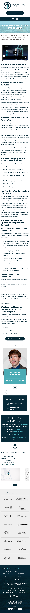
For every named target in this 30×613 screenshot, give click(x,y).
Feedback (18, 571)
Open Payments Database (15, 579)
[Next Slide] (16, 387)
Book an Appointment (15, 13)
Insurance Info (14, 408)
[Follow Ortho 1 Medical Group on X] (14, 596)
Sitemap (9, 571)
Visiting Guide (16, 403)
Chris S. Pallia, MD (22, 592)
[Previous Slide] (14, 387)
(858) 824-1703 (18, 429)
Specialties (11, 37)
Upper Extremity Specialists (15, 588)
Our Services (24, 424)
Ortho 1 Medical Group (15, 451)
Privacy (22, 568)
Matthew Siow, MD (8, 592)
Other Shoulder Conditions (15, 339)
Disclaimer (13, 568)
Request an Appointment (20, 437)
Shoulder (18, 37)
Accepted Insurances (15, 492)
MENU (13, 19)
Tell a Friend (8, 574)
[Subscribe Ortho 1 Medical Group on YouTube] (17, 596)
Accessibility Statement (13, 576)
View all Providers (14, 392)
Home (4, 568)
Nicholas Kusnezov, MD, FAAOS (15, 590)
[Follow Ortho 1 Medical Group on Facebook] (10, 596)
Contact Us (19, 574)
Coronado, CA (15, 456)
